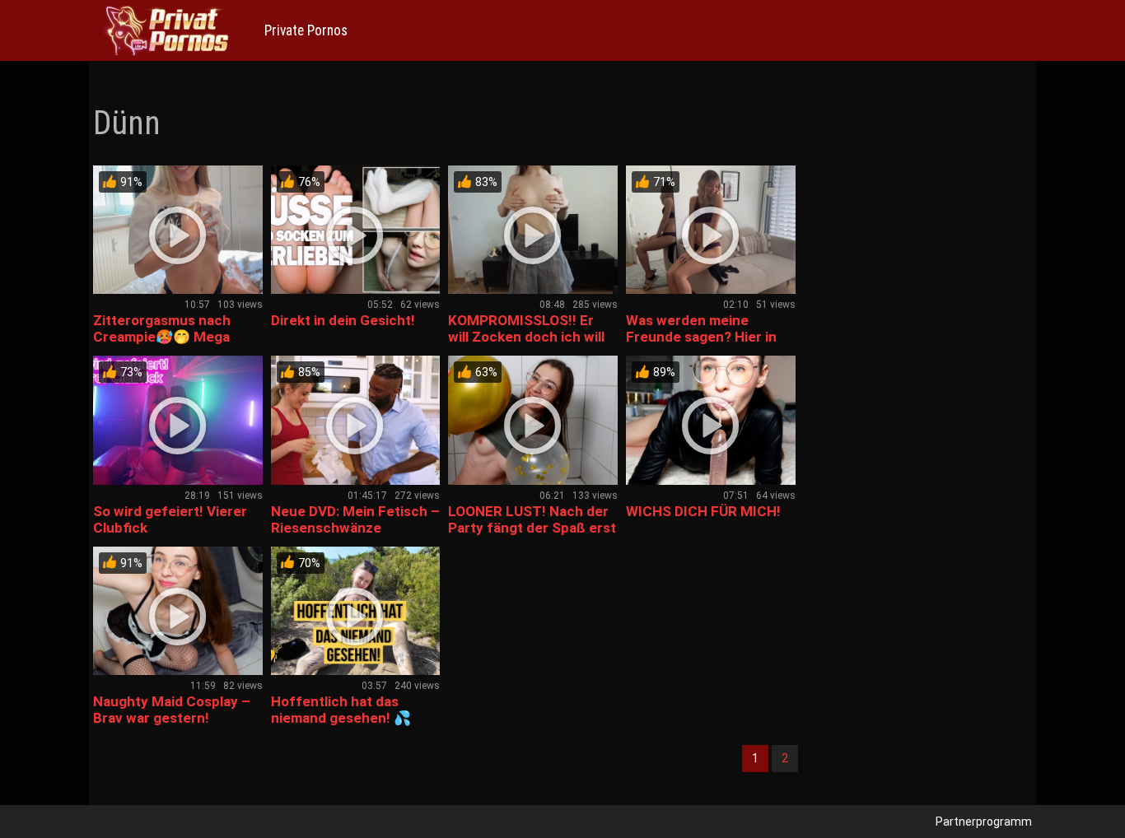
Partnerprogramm (984, 821)
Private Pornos (306, 30)
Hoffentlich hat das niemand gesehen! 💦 (341, 709)
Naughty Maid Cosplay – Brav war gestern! (171, 709)
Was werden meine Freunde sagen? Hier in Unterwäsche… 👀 (701, 336)
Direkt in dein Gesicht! (343, 320)
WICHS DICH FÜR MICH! (703, 511)
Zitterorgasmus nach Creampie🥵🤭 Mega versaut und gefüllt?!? (165, 336)
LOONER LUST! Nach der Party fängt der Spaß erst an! (532, 527)
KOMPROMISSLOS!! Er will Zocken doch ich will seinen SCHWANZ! (526, 336)
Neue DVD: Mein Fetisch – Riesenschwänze (355, 519)
